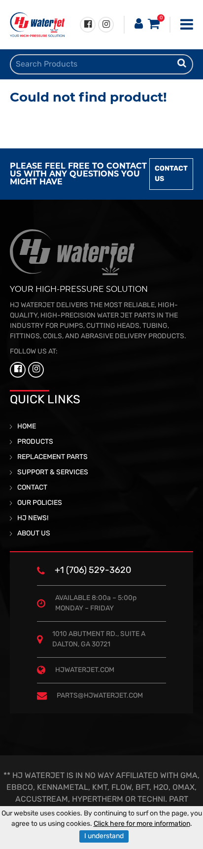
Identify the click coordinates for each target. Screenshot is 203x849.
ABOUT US (33, 533)
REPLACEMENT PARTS (52, 457)
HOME (26, 426)
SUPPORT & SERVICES (52, 472)
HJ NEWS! (32, 518)
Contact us (171, 174)
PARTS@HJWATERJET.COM (100, 696)
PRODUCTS (35, 442)
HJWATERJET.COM (84, 670)
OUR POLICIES (39, 503)
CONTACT (32, 488)
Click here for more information (142, 824)
